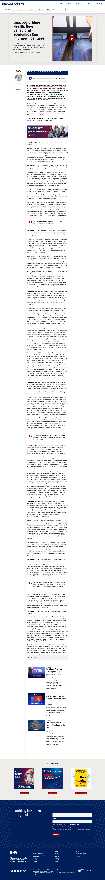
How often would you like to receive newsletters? (66, 824)
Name (54, 812)
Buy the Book (81, 793)
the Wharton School (38, 872)
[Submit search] (101, 9)
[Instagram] (24, 871)
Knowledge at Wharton (41, 870)
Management (41, 9)
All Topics (35, 861)
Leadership (35, 860)
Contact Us (78, 856)
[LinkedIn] (18, 871)
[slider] (63, 78)
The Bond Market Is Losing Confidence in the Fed (55, 725)
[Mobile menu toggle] (3, 10)
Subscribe (99, 3)
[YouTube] (21, 871)
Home (14, 18)
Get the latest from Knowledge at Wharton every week (69, 827)
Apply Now (24, 793)
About (77, 851)
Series (56, 855)
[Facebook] (15, 871)
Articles (62, 3)
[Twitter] (11, 871)
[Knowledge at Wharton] (13, 4)
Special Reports (79, 3)
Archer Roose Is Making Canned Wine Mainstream (56, 697)
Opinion (89, 3)
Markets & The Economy (32, 9)
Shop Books (79, 855)
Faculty (56, 853)
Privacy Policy (60, 870)
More (54, 9)
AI (12, 9)
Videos (56, 861)
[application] (47, 78)
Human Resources (30, 52)
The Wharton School (81, 853)
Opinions (57, 856)
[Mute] (60, 78)
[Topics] (6, 10)
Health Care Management (20, 52)
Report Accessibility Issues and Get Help (66, 872)
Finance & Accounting (20, 9)
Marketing (49, 9)
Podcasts (70, 3)
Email (54, 818)
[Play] (30, 78)
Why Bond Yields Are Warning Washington (54, 670)
